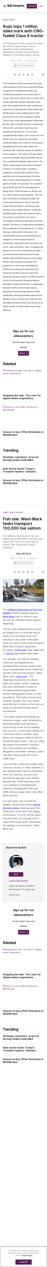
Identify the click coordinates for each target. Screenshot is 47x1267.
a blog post (21, 676)
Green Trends (9, 20)
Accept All (23, 1262)
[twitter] (23, 74)
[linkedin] (19, 74)
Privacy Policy (27, 1255)
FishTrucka (20, 650)
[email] (32, 74)
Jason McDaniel (23, 553)
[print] (43, 74)
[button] (5, 6)
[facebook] (15, 74)
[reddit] (28, 74)
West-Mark (8, 616)
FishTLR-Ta (11, 653)
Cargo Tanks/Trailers (13, 512)
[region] (23, 1256)
